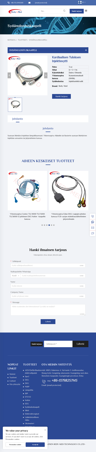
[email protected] (54, 385)
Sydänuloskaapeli (38, 40)
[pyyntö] (92, 233)
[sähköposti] (92, 228)
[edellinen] (9, 75)
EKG (27, 380)
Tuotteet (22, 40)
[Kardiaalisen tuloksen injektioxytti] (27, 75)
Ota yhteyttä (14, 384)
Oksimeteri (29, 423)
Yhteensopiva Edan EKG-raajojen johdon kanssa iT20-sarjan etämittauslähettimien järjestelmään (68, 216)
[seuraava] (45, 75)
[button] (42, 225)
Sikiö (27, 410)
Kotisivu (12, 40)
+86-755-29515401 (17, 3)
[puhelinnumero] (92, 216)
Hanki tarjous (77, 11)
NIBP (27, 387)
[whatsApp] (92, 222)
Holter (27, 400)
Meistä (12, 374)
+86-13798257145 (64, 380)
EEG (27, 404)
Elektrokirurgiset (32, 414)
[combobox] (16, 276)
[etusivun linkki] (15, 11)
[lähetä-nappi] (64, 11)
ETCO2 (28, 397)
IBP (26, 393)
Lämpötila (29, 390)
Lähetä (48, 322)
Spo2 (27, 376)
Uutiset (12, 381)
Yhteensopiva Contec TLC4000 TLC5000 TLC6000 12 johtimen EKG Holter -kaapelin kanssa (27, 216)
